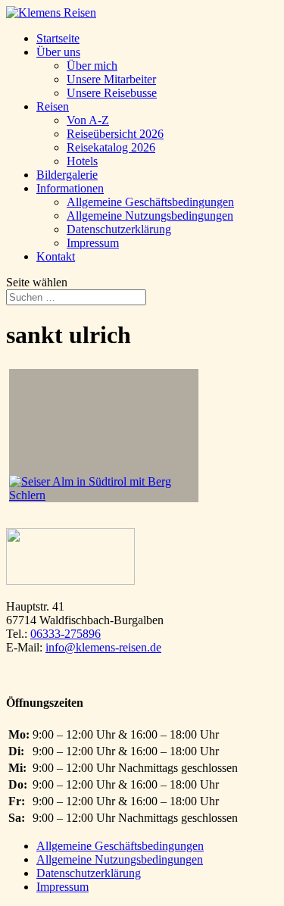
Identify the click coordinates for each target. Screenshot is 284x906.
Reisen (52, 106)
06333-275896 (65, 633)
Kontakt (55, 256)
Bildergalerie (67, 174)
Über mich (92, 65)
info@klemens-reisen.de (103, 647)
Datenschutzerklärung (119, 229)
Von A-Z (88, 120)
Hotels (82, 161)
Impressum (93, 242)
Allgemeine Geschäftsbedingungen (150, 201)
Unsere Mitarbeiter (111, 79)
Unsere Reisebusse (112, 92)
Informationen (70, 188)
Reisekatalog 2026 (111, 147)
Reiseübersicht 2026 (115, 133)
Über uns (58, 51)
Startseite (58, 38)
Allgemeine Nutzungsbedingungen (150, 215)
